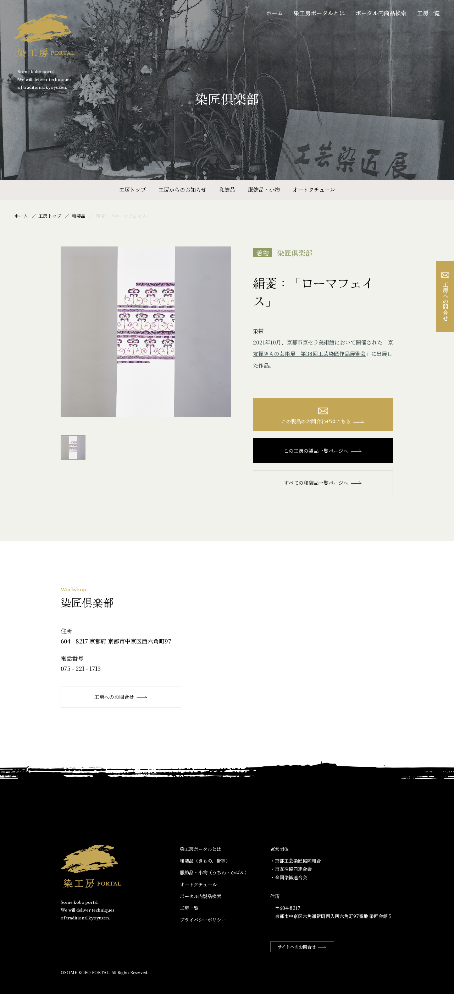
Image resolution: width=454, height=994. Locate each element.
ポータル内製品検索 (200, 896)
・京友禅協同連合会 (291, 868)
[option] (146, 331)
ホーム (274, 13)
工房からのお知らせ (182, 189)
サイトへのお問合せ (297, 947)
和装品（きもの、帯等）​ (205, 860)
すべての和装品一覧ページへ (316, 482)
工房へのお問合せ (114, 696)
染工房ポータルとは (319, 13)
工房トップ (132, 189)
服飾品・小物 (264, 189)
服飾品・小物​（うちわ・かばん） (214, 872)
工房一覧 (428, 13)
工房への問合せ (445, 301)
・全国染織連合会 (288, 877)
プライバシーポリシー (203, 919)
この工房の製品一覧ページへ (316, 450)
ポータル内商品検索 (380, 13)
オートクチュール (314, 189)
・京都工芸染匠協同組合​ (295, 860)
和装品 (227, 189)
